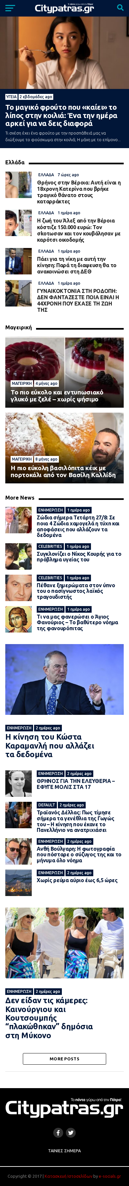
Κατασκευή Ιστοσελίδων (68, 1176)
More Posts (64, 1058)
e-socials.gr (110, 1176)
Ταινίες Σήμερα (64, 1150)
